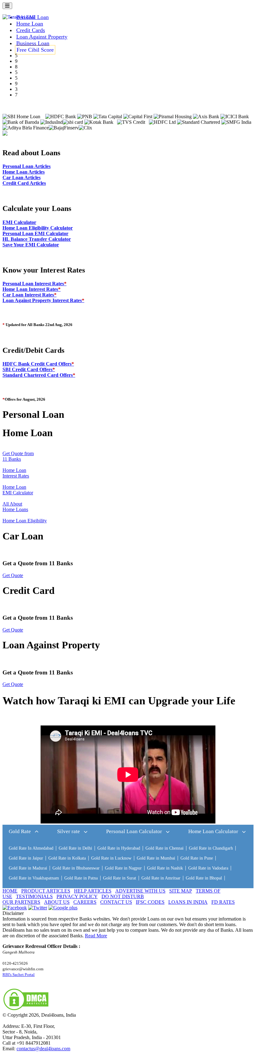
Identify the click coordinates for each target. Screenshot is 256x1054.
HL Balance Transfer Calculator (36, 239)
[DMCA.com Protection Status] (25, 1009)
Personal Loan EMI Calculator (35, 233)
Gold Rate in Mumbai (156, 858)
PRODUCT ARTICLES (45, 890)
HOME (9, 890)
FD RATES (223, 902)
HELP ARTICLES (92, 890)
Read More (96, 935)
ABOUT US (57, 902)
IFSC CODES (150, 902)
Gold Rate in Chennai (164, 848)
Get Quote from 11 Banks (18, 456)
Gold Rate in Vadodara (208, 868)
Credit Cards (30, 30)
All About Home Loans (15, 506)
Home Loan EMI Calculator (17, 489)
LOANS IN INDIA (188, 902)
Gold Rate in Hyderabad (118, 848)
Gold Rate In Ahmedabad (31, 848)
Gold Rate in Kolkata (67, 858)
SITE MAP (180, 890)
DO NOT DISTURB (122, 896)
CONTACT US (116, 902)
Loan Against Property (41, 37)
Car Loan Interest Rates (29, 294)
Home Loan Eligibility (24, 520)
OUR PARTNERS (21, 902)
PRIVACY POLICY (77, 896)
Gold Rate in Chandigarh (211, 848)
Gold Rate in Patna (81, 878)
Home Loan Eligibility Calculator (37, 228)
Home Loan (29, 24)
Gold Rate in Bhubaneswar (76, 868)
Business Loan (32, 43)
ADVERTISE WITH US (140, 890)
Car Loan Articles (21, 177)
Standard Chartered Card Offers (38, 375)
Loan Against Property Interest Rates (43, 300)
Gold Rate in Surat (119, 878)
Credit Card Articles (24, 183)
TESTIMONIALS (34, 896)
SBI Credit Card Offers (28, 369)
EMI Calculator (19, 222)
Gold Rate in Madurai (28, 868)
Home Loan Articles (23, 172)
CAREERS (84, 902)
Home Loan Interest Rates (31, 289)
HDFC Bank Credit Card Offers (38, 363)
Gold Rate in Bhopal (204, 878)
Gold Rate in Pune (196, 858)
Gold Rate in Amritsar (160, 878)
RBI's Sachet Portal (18, 974)
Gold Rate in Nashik (165, 868)
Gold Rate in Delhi (75, 848)
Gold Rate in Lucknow (111, 858)
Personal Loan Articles (26, 166)
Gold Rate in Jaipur (26, 858)
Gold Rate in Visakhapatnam (34, 878)
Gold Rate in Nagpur (123, 868)
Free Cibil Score (35, 50)
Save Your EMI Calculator (30, 244)
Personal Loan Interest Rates (34, 283)
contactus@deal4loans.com (43, 1048)
